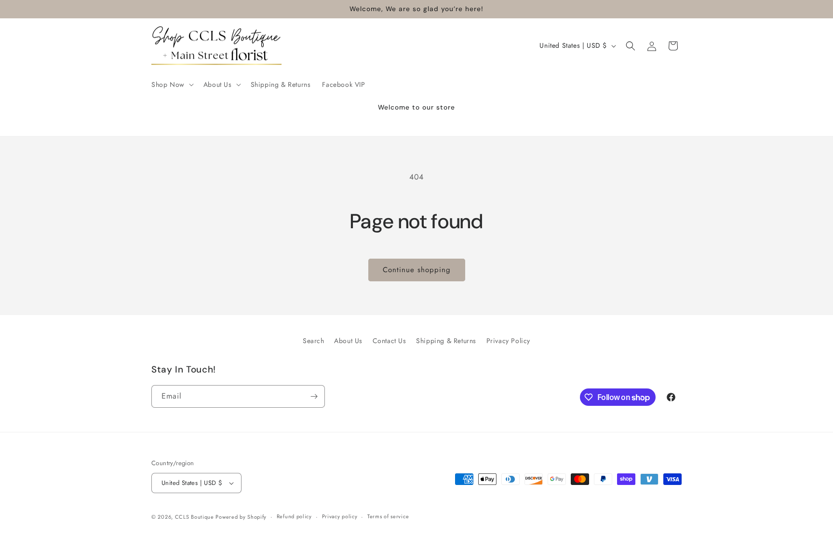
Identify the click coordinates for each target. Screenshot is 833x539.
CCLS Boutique (195, 517)
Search (313, 341)
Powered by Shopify (241, 517)
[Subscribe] (313, 396)
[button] (172, 84)
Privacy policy (340, 516)
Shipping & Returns (446, 341)
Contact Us (389, 341)
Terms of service (388, 516)
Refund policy (294, 516)
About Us (348, 341)
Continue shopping (417, 269)
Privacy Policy (508, 341)
